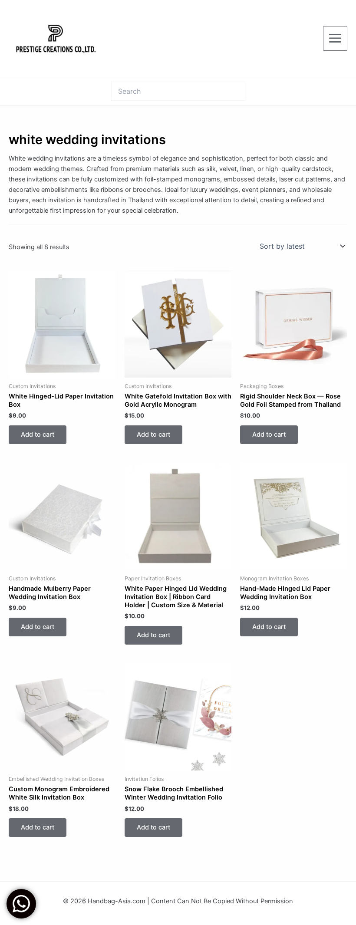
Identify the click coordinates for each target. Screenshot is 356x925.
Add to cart (37, 434)
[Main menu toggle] (335, 38)
